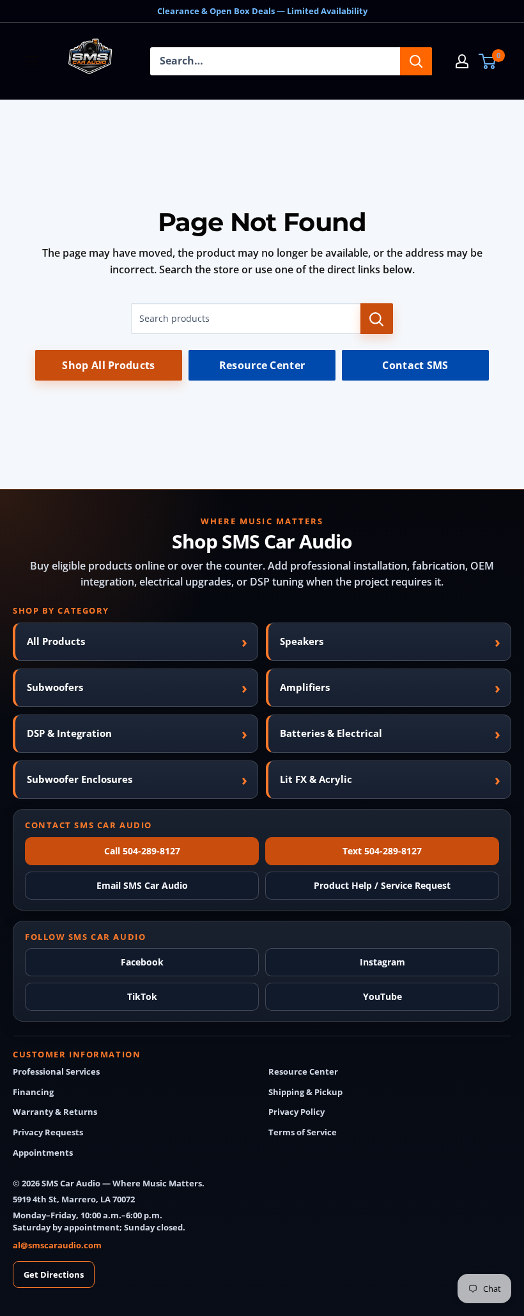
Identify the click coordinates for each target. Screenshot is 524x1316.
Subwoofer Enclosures (79, 779)
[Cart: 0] (488, 61)
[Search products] (376, 318)
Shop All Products (108, 365)
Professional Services (56, 1071)
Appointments (43, 1152)
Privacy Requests (48, 1132)
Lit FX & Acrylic (316, 779)
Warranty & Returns (55, 1112)
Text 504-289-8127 (382, 851)
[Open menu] (32, 61)
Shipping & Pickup (305, 1092)
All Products (56, 641)
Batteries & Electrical (331, 733)
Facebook (142, 962)
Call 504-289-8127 (142, 851)
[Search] (416, 61)
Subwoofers (55, 687)
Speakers (301, 641)
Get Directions (54, 1274)
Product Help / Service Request (382, 885)
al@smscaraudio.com (57, 1245)
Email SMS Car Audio (142, 885)
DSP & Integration (69, 733)
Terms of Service (302, 1132)
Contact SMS (415, 365)
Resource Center (262, 365)
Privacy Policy (296, 1112)
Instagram (382, 962)
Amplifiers (305, 687)
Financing (33, 1092)
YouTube (382, 996)
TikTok (142, 996)
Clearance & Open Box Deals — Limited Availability (262, 11)
